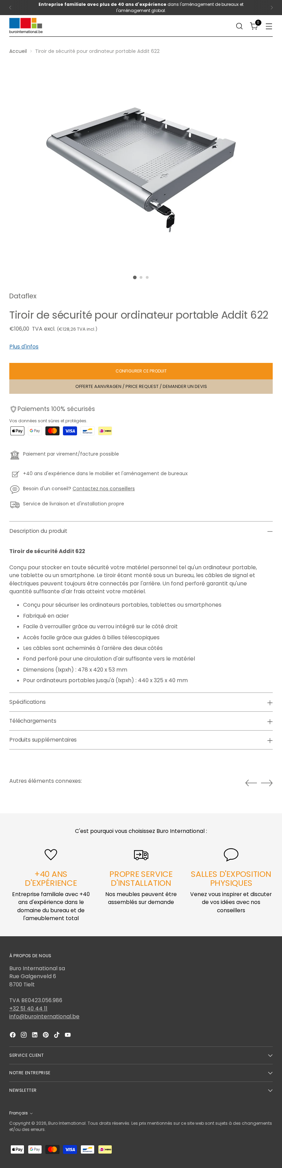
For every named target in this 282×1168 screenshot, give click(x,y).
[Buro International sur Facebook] (13, 1035)
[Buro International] (26, 26)
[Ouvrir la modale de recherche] (239, 26)
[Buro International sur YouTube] (68, 1035)
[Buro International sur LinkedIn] (35, 1035)
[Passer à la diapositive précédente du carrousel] (251, 783)
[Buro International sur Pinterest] (46, 1035)
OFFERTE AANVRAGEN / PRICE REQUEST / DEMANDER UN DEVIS (141, 386)
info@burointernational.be (44, 1016)
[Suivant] (271, 7)
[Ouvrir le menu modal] (269, 26)
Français (18, 1113)
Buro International (67, 1123)
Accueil (18, 51)
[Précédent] (10, 7)
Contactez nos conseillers (104, 488)
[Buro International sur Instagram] (24, 1035)
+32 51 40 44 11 (28, 1008)
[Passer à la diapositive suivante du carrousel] (267, 783)
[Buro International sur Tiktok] (57, 1035)
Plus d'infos (24, 346)
